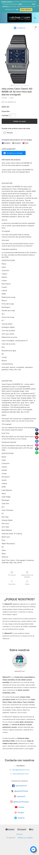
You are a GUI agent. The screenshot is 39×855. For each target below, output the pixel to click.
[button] (9, 133)
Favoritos (11, 584)
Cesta (27, 584)
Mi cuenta (11, 575)
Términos (19, 834)
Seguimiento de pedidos (27, 576)
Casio (11, 98)
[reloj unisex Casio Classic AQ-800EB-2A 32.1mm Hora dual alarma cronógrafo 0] (19, 59)
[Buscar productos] (35, 27)
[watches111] (19, 17)
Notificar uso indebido (25, 838)
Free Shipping (26, 10)
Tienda (4, 98)
